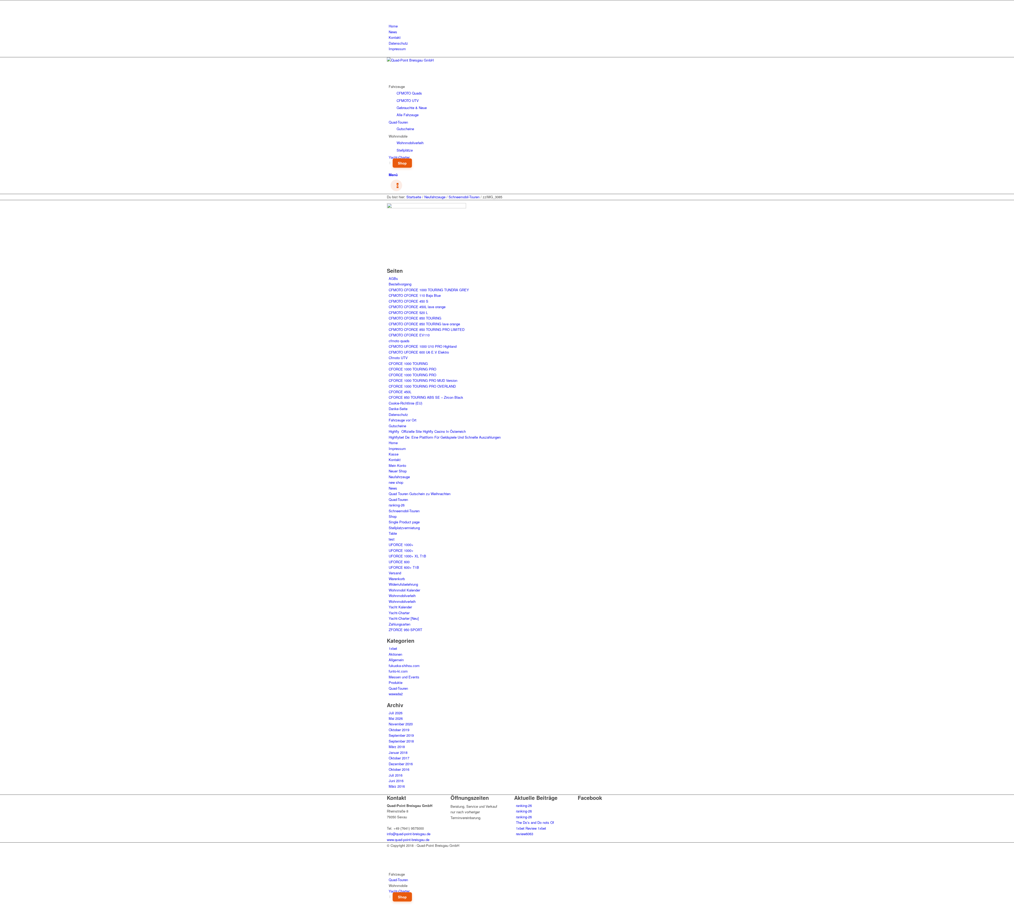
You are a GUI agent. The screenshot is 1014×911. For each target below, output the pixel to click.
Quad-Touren (398, 499)
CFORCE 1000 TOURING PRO (412, 369)
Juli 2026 (395, 712)
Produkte (395, 682)
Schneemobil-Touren (404, 510)
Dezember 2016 (401, 763)
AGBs (393, 278)
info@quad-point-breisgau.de (408, 833)
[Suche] (390, 168)
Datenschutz (398, 43)
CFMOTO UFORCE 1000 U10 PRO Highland (423, 346)
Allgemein (396, 659)
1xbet (393, 648)
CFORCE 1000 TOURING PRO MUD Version (423, 380)
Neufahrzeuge (399, 476)
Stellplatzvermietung (404, 527)
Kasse (393, 454)
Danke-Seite (398, 408)
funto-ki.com (398, 671)
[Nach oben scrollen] (1, 907)
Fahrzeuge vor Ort (402, 419)
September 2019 (401, 735)
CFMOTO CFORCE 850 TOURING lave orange (424, 323)
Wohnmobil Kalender (404, 590)
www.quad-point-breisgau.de (408, 839)
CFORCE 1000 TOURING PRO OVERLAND (422, 386)
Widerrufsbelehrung (403, 584)
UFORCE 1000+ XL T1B (407, 555)
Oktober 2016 (399, 769)
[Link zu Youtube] (390, 8)
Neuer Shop (398, 470)
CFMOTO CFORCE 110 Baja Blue (415, 295)
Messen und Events (404, 676)
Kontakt (395, 37)
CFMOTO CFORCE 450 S (408, 301)
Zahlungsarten (399, 624)
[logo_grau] (426, 60)
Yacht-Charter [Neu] (404, 618)
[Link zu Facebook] (390, 3)
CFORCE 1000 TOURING (408, 363)
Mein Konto (397, 465)
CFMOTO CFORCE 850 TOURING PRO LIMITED (426, 329)
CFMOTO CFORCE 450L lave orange (417, 306)
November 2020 (401, 723)
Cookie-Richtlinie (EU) (405, 403)
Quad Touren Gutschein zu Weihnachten (419, 493)
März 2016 (397, 786)
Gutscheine (397, 425)
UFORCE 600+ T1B (404, 567)
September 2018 (401, 741)
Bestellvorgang (400, 284)
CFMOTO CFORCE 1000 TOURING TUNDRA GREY (429, 289)
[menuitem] (508, 26)
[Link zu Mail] (390, 14)
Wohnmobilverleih (402, 595)
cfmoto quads (399, 340)
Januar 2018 (398, 752)
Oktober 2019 (399, 729)
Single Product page (404, 521)
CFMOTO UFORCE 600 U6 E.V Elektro (419, 352)
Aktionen (395, 654)
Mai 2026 (396, 718)
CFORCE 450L (400, 391)
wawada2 (396, 693)
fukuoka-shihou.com (404, 665)
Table (393, 533)
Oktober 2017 (399, 757)
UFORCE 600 (399, 561)
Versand (395, 572)
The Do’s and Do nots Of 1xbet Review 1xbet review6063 (535, 828)
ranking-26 (397, 505)
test (392, 539)
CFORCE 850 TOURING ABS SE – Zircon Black (426, 397)
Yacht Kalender (400, 606)
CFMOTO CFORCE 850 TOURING (415, 318)
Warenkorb (397, 578)
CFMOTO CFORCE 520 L (408, 312)
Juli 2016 (395, 775)
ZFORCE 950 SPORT (405, 629)
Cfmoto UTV (398, 357)
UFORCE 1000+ (401, 544)
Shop (393, 516)
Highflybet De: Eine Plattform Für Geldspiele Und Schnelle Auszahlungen (445, 437)
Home (393, 26)
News (393, 31)
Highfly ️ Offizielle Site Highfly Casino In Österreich (427, 431)
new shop (396, 482)
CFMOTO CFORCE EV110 (409, 334)
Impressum (397, 48)
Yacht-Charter (399, 612)
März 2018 (397, 746)
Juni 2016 (396, 780)
